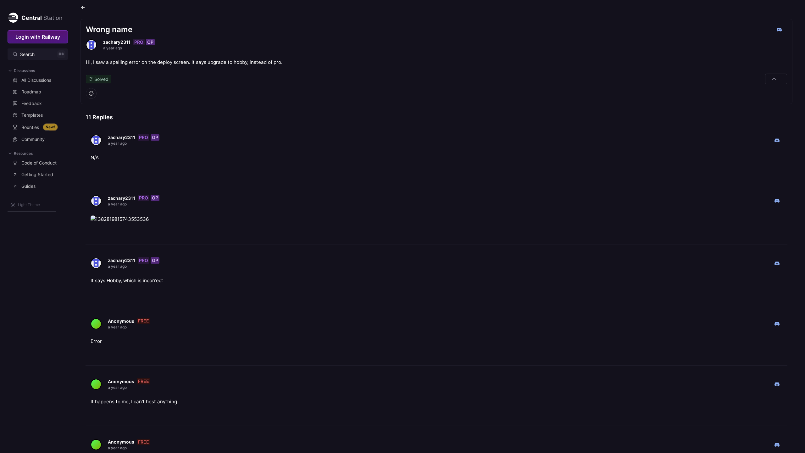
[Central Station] (13, 16)
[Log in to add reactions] (91, 93)
